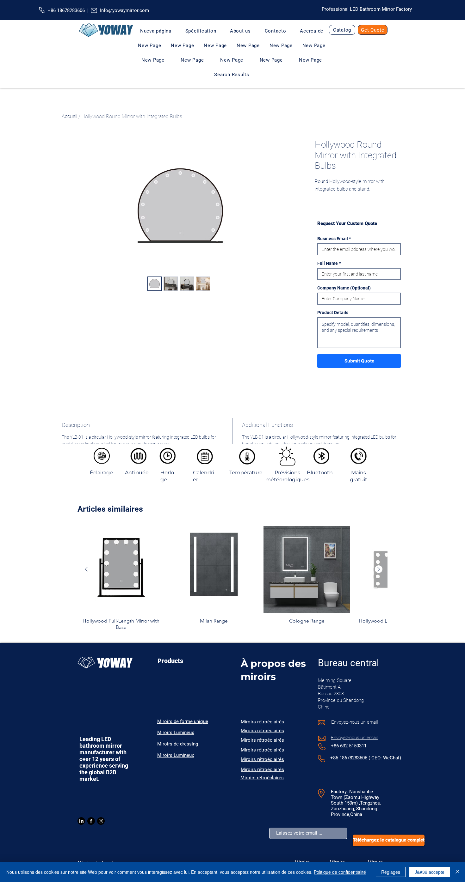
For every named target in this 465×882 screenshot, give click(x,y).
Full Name (327, 263)
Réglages (390, 872)
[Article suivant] (378, 569)
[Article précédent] (86, 569)
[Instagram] (101, 821)
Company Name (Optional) (344, 288)
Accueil (69, 116)
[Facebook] (91, 821)
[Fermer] (457, 872)
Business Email (332, 238)
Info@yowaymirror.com (124, 10)
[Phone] (42, 10)
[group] (233, 578)
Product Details (332, 312)
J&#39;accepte (429, 872)
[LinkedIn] (81, 821)
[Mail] (94, 10)
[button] (240, 31)
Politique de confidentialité (340, 872)
